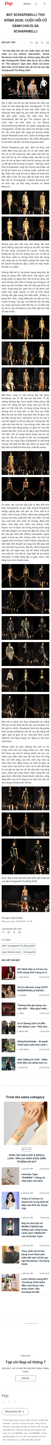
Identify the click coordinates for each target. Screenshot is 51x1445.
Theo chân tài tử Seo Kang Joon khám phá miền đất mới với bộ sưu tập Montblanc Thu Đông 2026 (35, 1257)
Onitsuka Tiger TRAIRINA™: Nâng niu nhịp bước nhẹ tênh (33, 1177)
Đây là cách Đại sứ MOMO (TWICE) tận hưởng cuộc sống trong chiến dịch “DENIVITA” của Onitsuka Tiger (34, 1230)
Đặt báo (27, 4)
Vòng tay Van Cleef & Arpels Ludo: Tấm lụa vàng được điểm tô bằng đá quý (26, 1158)
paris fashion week (11, 952)
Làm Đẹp (22, 995)
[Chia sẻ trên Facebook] (31, 42)
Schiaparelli (29, 952)
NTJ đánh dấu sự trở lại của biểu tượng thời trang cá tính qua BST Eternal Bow (33, 972)
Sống (21, 1013)
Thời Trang (24, 977)
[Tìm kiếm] (36, 4)
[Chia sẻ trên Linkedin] (47, 42)
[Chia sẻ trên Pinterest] (36, 42)
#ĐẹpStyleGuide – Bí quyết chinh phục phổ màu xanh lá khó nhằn (32, 1044)
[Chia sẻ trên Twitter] (42, 42)
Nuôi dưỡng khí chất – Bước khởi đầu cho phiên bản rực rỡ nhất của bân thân (32, 1062)
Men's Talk (23, 1031)
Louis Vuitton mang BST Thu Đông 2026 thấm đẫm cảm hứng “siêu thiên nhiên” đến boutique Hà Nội (34, 1285)
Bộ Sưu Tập (8, 42)
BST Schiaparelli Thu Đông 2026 (18, 946)
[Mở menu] (44, 3)
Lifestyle (23, 1067)
